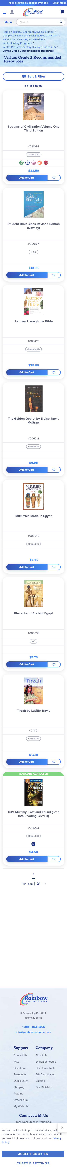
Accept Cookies (33, 1154)
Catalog (40, 1081)
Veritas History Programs (17, 43)
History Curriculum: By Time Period (23, 39)
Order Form (21, 1100)
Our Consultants (45, 1068)
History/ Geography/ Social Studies (33, 32)
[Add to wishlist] (54, 178)
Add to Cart (26, 178)
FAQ (16, 1062)
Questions (20, 1068)
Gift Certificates (45, 1074)
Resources (20, 1074)
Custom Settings (33, 1163)
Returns (18, 1093)
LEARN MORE (59, 3)
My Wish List (21, 1106)
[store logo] (33, 12)
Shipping (19, 1087)
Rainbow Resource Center (33, 999)
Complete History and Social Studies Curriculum (30, 36)
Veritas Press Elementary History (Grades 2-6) (29, 47)
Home (6, 32)
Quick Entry (21, 1081)
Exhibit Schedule (46, 1062)
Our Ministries (44, 1087)
